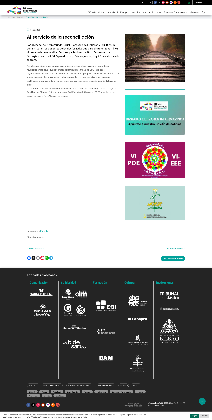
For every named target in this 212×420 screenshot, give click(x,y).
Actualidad (112, 12)
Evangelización (127, 12)
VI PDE (32, 385)
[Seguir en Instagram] (163, 2)
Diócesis (91, 12)
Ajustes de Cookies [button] (39, 417)
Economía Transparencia (175, 12)
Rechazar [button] (204, 416)
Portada (44, 231)
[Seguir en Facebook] (155, 2)
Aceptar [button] (194, 416)
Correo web (33, 396)
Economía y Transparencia (121, 392)
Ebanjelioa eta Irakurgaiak (78, 385)
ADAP (123, 385)
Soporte (47, 396)
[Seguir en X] (159, 2)
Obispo (101, 12)
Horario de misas (105, 385)
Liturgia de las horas (51, 385)
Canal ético (60, 396)
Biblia (135, 385)
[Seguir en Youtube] (167, 2)
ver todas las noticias (173, 258)
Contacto (199, 2)
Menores (194, 12)
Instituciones (155, 12)
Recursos (141, 12)
